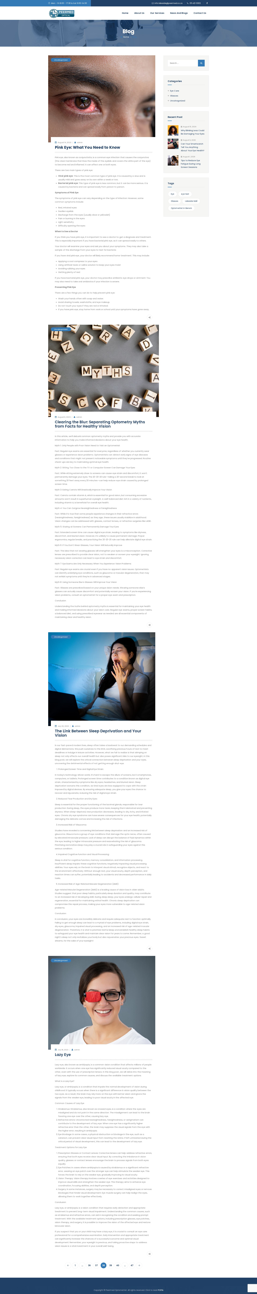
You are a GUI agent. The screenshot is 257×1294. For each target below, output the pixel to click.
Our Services (157, 13)
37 (96, 1265)
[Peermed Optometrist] (61, 13)
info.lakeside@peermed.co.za (168, 3)
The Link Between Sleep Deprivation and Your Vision (98, 733)
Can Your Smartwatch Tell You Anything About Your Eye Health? (192, 147)
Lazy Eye (63, 1054)
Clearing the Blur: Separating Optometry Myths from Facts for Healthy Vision (100, 424)
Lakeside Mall (191, 201)
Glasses (174, 95)
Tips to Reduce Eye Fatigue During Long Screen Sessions (191, 164)
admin (80, 142)
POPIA (160, 1290)
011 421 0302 (195, 3)
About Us (139, 13)
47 (132, 1265)
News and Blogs (179, 13)
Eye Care (174, 90)
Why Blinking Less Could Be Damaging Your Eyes (192, 132)
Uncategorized (60, 60)
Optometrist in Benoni (181, 208)
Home (125, 13)
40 (117, 1265)
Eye (172, 194)
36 (89, 1265)
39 (110, 1265)
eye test (185, 194)
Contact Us (200, 13)
